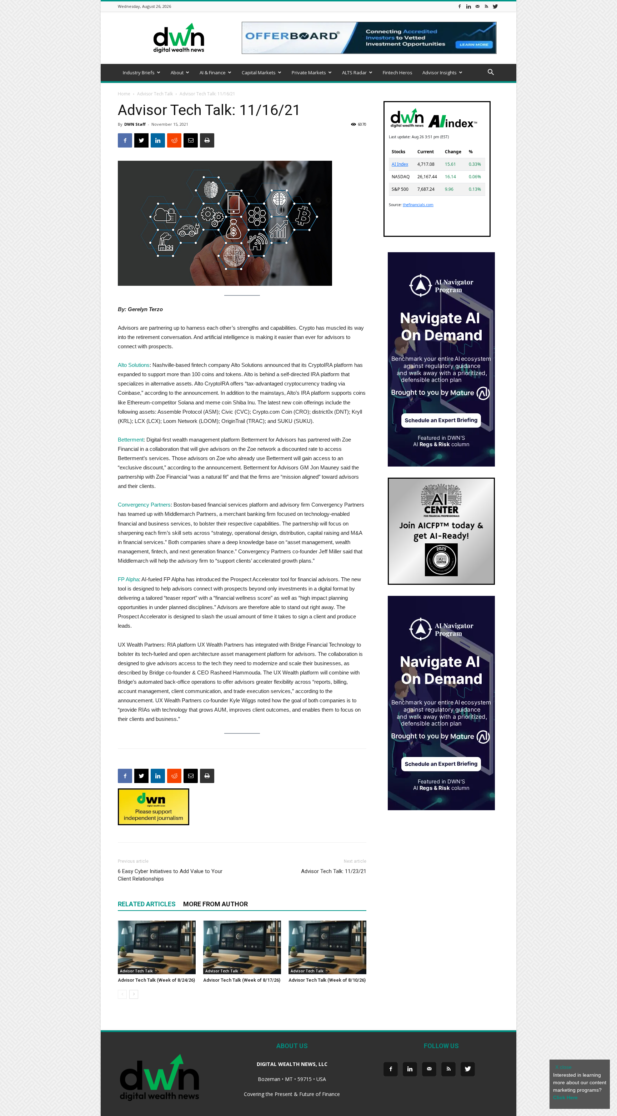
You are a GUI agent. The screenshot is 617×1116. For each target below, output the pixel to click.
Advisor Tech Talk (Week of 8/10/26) (327, 980)
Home (124, 94)
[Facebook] (459, 6)
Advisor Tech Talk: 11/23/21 (333, 871)
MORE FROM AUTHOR (215, 904)
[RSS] (486, 6)
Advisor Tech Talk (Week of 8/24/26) (156, 980)
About (177, 72)
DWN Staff (135, 124)
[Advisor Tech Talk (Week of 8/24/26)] (157, 947)
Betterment (131, 440)
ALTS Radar (354, 72)
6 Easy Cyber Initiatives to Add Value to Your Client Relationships (170, 875)
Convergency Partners (144, 505)
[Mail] (477, 6)
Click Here (565, 1097)
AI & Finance (213, 72)
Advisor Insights (439, 72)
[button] (490, 73)
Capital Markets (259, 72)
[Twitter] (495, 6)
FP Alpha (128, 579)
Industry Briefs (139, 72)
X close (563, 1067)
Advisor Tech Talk (155, 94)
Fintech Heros (397, 72)
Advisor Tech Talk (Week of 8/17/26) (241, 980)
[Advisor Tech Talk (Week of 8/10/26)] (327, 947)
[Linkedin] (468, 6)
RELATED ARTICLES (147, 904)
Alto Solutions (134, 365)
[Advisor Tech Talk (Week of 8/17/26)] (242, 947)
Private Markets (309, 72)
